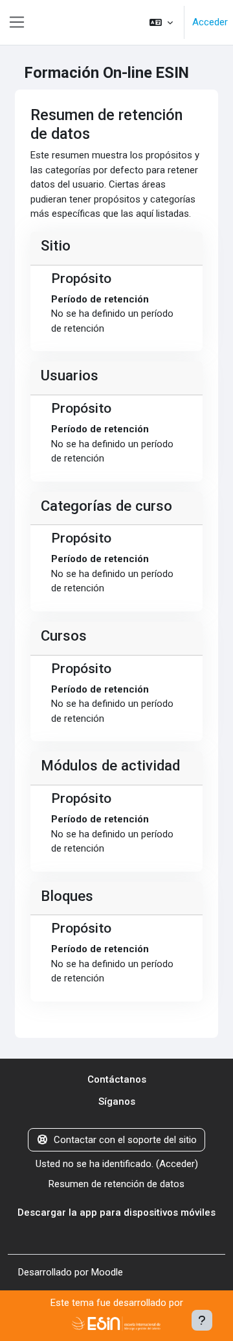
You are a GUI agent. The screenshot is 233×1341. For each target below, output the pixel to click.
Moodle (107, 1272)
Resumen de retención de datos (116, 1184)
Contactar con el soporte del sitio (125, 1140)
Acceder (210, 22)
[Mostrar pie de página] (202, 1320)
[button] (161, 22)
